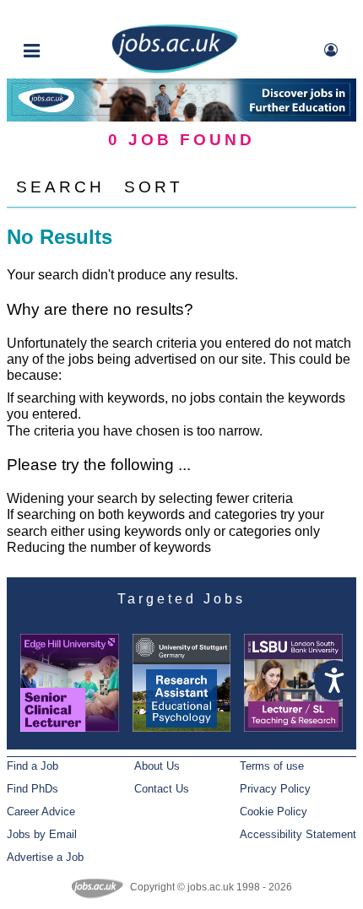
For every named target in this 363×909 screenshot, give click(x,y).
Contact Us (161, 788)
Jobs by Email (42, 834)
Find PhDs (32, 788)
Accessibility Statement (298, 834)
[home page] (174, 69)
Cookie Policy (273, 811)
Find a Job (32, 766)
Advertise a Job (45, 857)
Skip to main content (67, 15)
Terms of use (272, 766)
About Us (157, 766)
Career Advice (41, 811)
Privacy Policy (275, 788)
